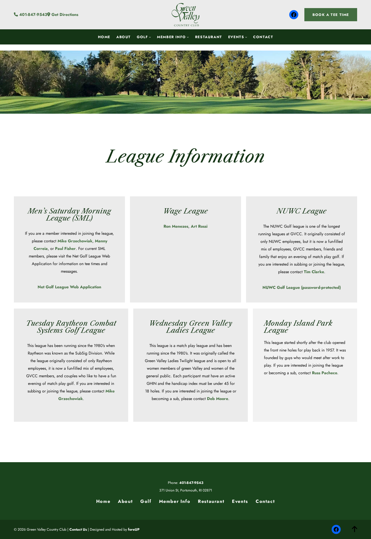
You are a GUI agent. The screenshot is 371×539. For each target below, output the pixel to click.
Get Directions (64, 14)
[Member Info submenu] (188, 37)
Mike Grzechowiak (75, 241)
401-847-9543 (32, 14)
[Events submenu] (246, 37)
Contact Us (78, 529)
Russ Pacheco (324, 373)
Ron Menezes (176, 226)
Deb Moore (217, 399)
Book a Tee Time (330, 14)
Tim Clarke (314, 272)
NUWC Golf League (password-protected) (301, 287)
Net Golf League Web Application (69, 287)
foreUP (134, 529)
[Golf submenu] (150, 37)
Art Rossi (199, 226)
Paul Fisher (65, 248)
